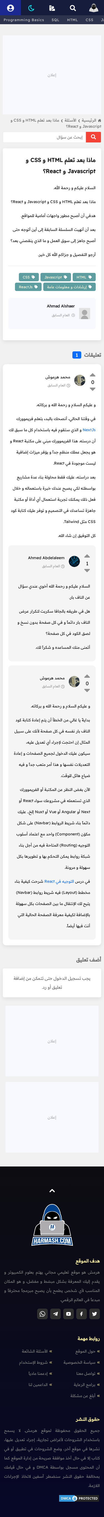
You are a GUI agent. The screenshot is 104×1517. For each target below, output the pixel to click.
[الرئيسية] (93, 7)
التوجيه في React (59, 881)
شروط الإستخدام (33, 1362)
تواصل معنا (85, 1373)
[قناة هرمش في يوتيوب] (68, 1314)
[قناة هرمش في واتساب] (42, 1314)
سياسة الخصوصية (79, 1362)
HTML (72, 20)
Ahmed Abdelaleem (46, 557)
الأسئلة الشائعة (35, 1351)
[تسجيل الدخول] (10, 7)
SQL (56, 20)
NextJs (89, 429)
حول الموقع (85, 1351)
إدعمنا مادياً (38, 1373)
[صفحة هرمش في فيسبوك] (81, 1314)
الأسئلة (72, 120)
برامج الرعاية (84, 1384)
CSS (89, 20)
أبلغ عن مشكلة (82, 1395)
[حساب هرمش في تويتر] (94, 1314)
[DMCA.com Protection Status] (79, 1501)
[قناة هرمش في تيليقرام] (55, 1314)
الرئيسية (89, 120)
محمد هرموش (57, 376)
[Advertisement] (52, 74)
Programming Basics (24, 20)
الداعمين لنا (38, 1384)
